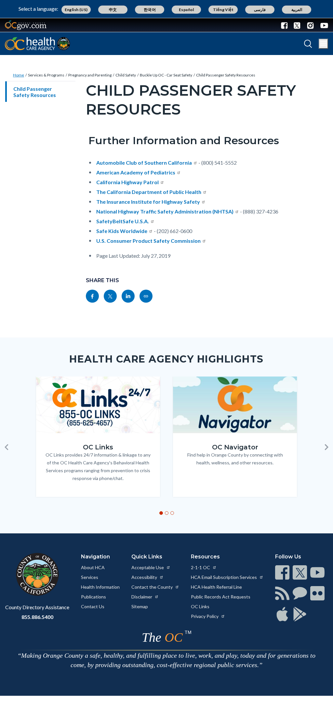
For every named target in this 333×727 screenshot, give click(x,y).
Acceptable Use (148, 567)
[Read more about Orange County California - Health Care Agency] (37, 43)
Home (18, 75)
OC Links (200, 606)
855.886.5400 (37, 617)
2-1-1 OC (201, 567)
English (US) (76, 9)
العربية (296, 9)
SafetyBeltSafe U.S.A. (122, 221)
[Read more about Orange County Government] (26, 25)
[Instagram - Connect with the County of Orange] (310, 25)
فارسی (260, 9)
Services (89, 577)
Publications (93, 596)
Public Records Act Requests (220, 596)
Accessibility (144, 577)
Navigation (95, 557)
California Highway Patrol (127, 182)
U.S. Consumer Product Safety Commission (148, 241)
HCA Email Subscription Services (224, 577)
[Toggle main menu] (323, 44)
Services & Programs (46, 75)
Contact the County (152, 587)
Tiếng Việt (223, 9)
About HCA (93, 567)
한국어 (150, 9)
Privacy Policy (205, 616)
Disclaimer (142, 596)
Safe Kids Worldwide (121, 231)
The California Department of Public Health (148, 192)
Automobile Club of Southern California (144, 162)
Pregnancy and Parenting (90, 75)
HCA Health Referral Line (216, 587)
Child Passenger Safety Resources (225, 75)
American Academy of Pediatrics (135, 172)
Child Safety (125, 75)
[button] (6, 447)
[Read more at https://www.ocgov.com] (37, 574)
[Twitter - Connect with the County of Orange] (297, 25)
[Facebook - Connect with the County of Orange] (286, 25)
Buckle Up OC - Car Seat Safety (166, 75)
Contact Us (92, 606)
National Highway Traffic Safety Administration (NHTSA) (164, 211)
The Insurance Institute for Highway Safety (148, 202)
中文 (113, 9)
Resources (205, 557)
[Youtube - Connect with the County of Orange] (322, 25)
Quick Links (146, 557)
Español (186, 9)
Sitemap (139, 606)
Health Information (100, 587)
